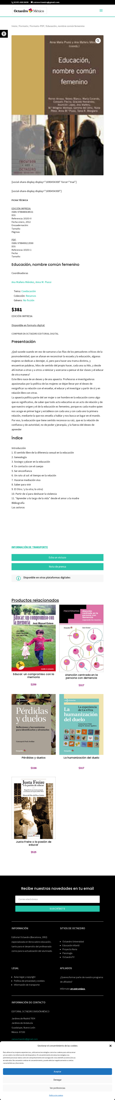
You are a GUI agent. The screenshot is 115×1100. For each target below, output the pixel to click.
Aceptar (57, 1071)
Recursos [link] (31, 295)
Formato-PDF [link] (37, 26)
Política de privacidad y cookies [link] (29, 980)
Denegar (57, 1079)
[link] (4, 34)
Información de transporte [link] (27, 984)
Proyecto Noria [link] (69, 949)
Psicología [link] (67, 953)
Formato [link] (23, 26)
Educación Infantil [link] (71, 945)
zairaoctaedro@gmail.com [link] (25, 1039)
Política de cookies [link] (56, 1095)
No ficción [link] (28, 300)
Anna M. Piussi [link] (43, 282)
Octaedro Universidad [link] (73, 941)
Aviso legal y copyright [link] (24, 977)
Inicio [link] (14, 26)
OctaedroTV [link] (68, 957)
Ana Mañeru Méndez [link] (23, 282)
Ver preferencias (57, 1088)
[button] (110, 1045)
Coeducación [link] (28, 291)
